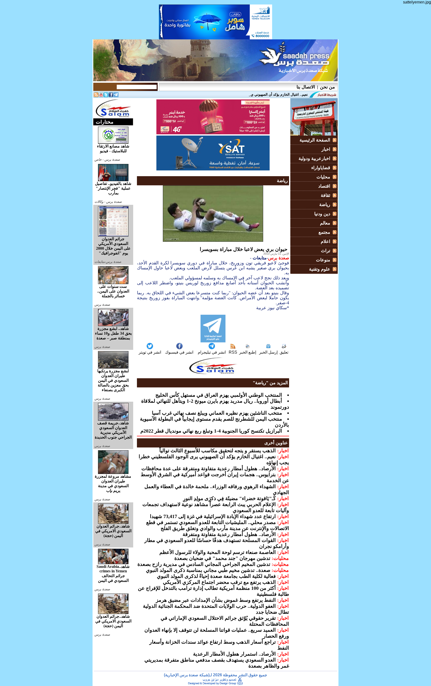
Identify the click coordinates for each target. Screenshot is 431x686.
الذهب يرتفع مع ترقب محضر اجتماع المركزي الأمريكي (219, 582)
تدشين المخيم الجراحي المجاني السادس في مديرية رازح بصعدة (203, 564)
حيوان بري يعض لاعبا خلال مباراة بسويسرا (243, 249)
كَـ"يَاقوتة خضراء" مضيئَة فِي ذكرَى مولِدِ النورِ (229, 498)
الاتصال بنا (306, 86)
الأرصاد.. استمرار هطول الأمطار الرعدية (234, 654)
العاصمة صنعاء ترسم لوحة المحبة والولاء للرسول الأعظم (217, 552)
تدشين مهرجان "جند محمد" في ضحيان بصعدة (222, 558)
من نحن (327, 86)
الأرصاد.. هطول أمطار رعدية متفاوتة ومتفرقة (229, 534)
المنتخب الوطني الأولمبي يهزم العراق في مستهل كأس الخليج (218, 395)
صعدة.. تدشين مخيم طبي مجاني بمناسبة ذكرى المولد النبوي (208, 570)
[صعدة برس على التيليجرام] (115, 96)
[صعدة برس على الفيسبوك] (110, 96)
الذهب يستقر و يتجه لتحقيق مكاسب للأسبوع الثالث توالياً (217, 450)
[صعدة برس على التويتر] (106, 96)
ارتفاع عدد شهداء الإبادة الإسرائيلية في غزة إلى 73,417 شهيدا (213, 516)
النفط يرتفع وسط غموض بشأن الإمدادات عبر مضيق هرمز (216, 600)
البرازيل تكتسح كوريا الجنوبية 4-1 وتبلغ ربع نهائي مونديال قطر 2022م (211, 431)
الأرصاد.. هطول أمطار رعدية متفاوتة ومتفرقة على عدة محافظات (208, 468)
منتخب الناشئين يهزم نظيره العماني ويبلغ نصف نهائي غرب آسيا (217, 413)
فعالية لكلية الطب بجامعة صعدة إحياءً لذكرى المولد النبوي (216, 576)
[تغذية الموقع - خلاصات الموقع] (96, 96)
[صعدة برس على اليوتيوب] (101, 96)
